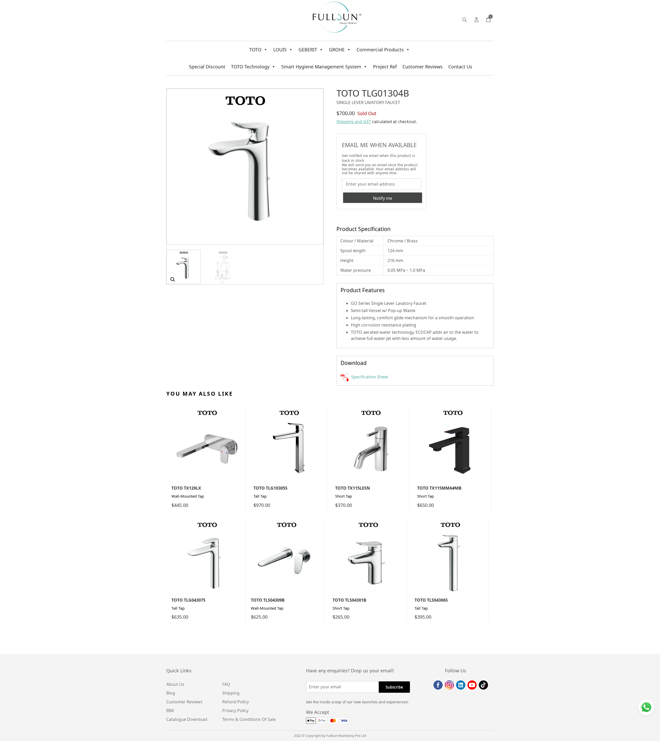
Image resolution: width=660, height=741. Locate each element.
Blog (170, 693)
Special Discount (207, 66)
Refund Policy (235, 702)
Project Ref (385, 66)
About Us (175, 684)
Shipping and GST (353, 121)
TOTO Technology (250, 66)
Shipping (231, 693)
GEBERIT (308, 49)
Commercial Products (380, 49)
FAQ (226, 684)
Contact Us (460, 66)
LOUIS (280, 49)
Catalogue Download (186, 719)
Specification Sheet (369, 377)
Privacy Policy (235, 710)
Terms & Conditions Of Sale (249, 719)
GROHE (337, 49)
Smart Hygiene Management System (321, 66)
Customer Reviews (422, 66)
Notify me (382, 198)
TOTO (255, 49)
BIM (170, 710)
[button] (172, 279)
